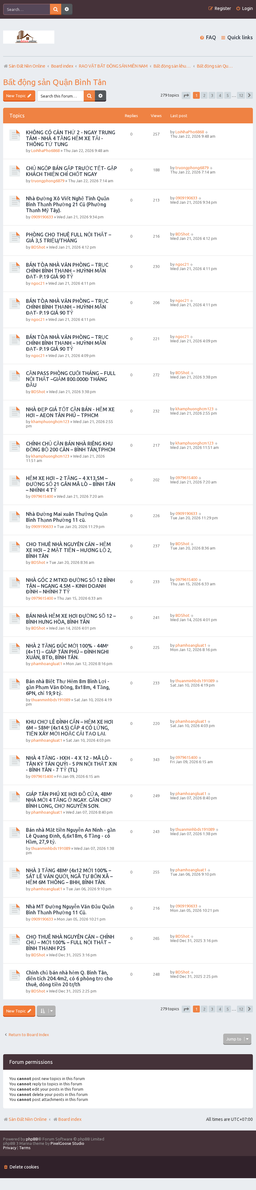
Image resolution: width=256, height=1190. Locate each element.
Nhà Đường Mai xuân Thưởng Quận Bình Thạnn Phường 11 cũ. (66, 517)
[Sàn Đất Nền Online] (28, 37)
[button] (186, 95)
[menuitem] (244, 8)
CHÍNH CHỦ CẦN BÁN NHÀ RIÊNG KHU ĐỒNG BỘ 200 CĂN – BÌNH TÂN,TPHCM (70, 446)
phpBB (32, 1139)
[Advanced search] (66, 9)
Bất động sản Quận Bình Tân (54, 82)
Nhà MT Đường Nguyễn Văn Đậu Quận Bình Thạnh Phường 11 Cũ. (70, 909)
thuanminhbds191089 (50, 699)
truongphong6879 (47, 180)
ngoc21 (38, 283)
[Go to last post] (207, 132)
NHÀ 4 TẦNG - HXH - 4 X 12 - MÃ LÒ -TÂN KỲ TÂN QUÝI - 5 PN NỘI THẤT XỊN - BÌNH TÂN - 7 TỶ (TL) (71, 764)
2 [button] (204, 95)
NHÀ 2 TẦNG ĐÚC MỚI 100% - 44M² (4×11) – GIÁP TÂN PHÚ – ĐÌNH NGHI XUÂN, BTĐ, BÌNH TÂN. (67, 651)
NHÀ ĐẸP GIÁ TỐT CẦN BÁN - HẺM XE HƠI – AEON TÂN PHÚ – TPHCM (70, 412)
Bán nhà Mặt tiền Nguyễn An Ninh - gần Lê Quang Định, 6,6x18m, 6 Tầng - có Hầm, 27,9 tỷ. (71, 836)
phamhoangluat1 (46, 663)
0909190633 (42, 217)
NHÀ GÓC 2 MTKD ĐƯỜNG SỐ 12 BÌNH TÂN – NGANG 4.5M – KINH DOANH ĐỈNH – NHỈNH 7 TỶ (70, 585)
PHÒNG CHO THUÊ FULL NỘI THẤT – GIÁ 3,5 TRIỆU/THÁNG (68, 237)
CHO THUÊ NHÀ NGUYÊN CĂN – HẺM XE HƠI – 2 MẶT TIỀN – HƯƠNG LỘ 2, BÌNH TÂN (68, 550)
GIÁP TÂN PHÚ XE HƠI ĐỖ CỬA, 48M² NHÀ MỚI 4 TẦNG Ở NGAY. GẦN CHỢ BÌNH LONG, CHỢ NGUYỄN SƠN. (69, 800)
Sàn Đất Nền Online (28, 1119)
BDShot (38, 247)
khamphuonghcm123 (50, 421)
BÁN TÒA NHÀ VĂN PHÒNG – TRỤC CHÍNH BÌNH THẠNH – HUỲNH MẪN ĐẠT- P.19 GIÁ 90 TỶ (67, 270)
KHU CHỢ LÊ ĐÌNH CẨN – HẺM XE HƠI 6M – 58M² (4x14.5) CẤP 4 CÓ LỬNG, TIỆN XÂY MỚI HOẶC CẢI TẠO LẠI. (69, 727)
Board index (69, 1119)
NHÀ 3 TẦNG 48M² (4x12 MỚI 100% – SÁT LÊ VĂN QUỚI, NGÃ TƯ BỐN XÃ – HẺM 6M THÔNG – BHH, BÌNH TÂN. (69, 876)
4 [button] (220, 95)
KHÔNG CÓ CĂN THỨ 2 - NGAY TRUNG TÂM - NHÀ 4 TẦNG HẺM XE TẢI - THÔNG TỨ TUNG (70, 138)
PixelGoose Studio (67, 1143)
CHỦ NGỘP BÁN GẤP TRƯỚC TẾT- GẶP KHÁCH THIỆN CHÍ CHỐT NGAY (71, 171)
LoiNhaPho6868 (45, 150)
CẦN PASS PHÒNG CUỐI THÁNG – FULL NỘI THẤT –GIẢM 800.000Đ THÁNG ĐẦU (71, 379)
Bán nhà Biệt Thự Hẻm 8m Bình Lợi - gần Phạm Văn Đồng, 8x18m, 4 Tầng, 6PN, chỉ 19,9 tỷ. (68, 687)
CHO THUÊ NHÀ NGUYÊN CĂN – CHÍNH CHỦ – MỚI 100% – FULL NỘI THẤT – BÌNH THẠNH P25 (70, 942)
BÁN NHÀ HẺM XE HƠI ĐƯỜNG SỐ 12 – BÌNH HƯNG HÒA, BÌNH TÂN (71, 619)
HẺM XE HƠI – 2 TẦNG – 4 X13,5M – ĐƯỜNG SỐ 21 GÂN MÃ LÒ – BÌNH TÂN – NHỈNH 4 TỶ (70, 484)
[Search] (55, 9)
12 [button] (241, 95)
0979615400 (42, 496)
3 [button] (212, 95)
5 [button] (228, 95)
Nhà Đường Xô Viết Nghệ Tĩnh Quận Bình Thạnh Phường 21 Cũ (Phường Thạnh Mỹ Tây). (67, 204)
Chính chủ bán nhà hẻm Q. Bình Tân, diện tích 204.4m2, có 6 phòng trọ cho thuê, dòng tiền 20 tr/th (69, 978)
